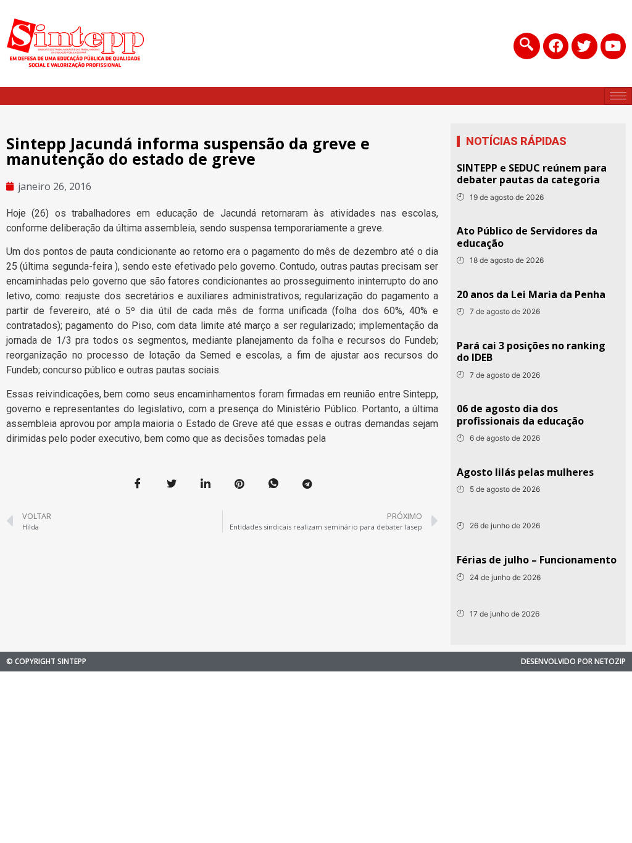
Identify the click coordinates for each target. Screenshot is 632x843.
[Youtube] (613, 46)
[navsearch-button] (527, 46)
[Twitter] (584, 46)
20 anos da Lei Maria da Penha (531, 294)
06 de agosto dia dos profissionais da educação (520, 414)
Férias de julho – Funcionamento (537, 560)
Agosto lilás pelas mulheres (525, 472)
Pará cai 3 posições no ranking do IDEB (531, 351)
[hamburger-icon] (618, 96)
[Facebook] (555, 46)
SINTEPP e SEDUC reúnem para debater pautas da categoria (532, 173)
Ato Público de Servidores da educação (527, 236)
